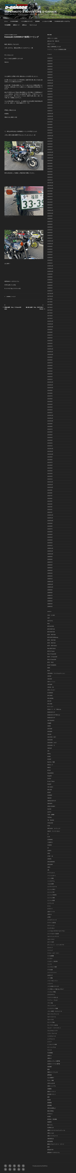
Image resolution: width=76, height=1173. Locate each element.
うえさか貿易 (50, 883)
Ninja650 (49, 775)
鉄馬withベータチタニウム (53, 1152)
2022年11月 (50, 155)
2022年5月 (49, 168)
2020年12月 (50, 210)
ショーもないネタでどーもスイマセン (56, 930)
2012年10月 (50, 454)
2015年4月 (49, 371)
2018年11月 (50, 268)
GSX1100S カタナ (52, 742)
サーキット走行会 (51, 922)
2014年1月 (49, 412)
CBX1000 (49, 678)
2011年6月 (49, 498)
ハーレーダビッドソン (52, 980)
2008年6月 (49, 598)
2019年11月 (50, 243)
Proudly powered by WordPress (40, 1165)
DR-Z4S (49, 701)
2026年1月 (49, 77)
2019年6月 (49, 249)
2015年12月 (50, 349)
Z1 (48, 834)
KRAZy (49, 753)
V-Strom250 (50, 822)
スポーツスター (51, 939)
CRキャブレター (51, 690)
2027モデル (50, 620)
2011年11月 (50, 484)
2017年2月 (49, 315)
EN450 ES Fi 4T (51, 717)
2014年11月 (50, 385)
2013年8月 (49, 426)
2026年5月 (49, 66)
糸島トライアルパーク (52, 1135)
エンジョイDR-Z (51, 889)
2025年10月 (50, 85)
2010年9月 (49, 523)
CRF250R (49, 684)
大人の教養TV (50, 1077)
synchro (49, 811)
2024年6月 (49, 127)
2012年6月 (49, 465)
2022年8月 (49, 163)
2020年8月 (49, 218)
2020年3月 (49, 232)
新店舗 (49, 1099)
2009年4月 (49, 570)
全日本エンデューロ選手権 (53, 1061)
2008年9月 (49, 589)
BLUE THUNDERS (51, 665)
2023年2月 (49, 146)
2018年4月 (49, 285)
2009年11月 (50, 551)
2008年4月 (49, 603)
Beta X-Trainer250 (51, 659)
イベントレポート (51, 875)
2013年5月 (49, 434)
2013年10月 (50, 421)
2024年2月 (49, 132)
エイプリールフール (52, 886)
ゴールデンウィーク (52, 919)
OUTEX (49, 778)
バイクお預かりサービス (27, 21)
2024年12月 (50, 113)
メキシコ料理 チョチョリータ (54, 1011)
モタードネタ (50, 1019)
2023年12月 (50, 135)
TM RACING (50, 820)
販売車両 (37, 21)
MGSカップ (50, 764)
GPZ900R (49, 731)
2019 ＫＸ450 (51, 615)
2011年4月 (49, 504)
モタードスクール (51, 1016)
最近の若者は (50, 1111)
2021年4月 (49, 202)
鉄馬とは (24, 25)
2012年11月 (50, 451)
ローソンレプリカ (51, 1047)
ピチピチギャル (51, 994)
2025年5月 (49, 99)
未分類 (49, 1116)
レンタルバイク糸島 (47, 21)
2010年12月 (50, 515)
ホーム (6, 21)
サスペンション (51, 925)
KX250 (49, 756)
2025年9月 (49, 88)
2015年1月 (49, 379)
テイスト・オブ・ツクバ (53, 953)
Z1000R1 (49, 845)
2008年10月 (50, 587)
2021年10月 (50, 188)
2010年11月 (50, 517)
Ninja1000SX (50, 773)
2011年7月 (49, 495)
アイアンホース (51, 872)
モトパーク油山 (51, 1022)
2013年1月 (49, 445)
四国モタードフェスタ (52, 1072)
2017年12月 (50, 293)
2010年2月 (49, 542)
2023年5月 (49, 138)
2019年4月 (49, 254)
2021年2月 (49, 204)
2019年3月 (49, 257)
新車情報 (49, 1105)
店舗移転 (49, 1088)
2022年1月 (49, 180)
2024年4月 (49, 130)
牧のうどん (50, 1124)
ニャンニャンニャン (52, 972)
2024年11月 (50, 116)
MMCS (49, 767)
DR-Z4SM (49, 703)
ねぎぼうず (50, 975)
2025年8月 (49, 91)
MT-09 (48, 770)
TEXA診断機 (7, 25)
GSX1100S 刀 (51, 745)
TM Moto (49, 817)
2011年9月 (49, 490)
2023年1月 (49, 149)
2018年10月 (50, 271)
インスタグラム (51, 881)
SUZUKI (49, 809)
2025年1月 (49, 110)
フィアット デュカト (52, 1000)
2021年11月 (50, 185)
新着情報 (49, 1102)
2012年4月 (49, 470)
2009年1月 (49, 578)
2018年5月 (49, 282)
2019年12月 (50, 241)
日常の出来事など (51, 1108)
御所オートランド (51, 1091)
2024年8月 (49, 124)
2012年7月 (49, 462)
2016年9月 (49, 329)
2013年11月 (50, 418)
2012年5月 (49, 468)
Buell (48, 670)
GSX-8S (49, 734)
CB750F (49, 676)
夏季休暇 (49, 1075)
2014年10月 (50, 387)
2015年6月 (49, 365)
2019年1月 (49, 263)
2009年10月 (50, 553)
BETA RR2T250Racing (52, 637)
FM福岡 (49, 723)
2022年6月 (49, 166)
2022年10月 (50, 157)
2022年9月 (49, 160)
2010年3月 (49, 540)
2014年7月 (49, 396)
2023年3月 (49, 144)
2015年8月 (49, 360)
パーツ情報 (50, 978)
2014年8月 (49, 393)
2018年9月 (49, 274)
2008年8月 (49, 592)
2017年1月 (49, 318)
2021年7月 (49, 196)
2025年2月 (49, 108)
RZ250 (49, 792)
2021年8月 (49, 193)
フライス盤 (50, 1003)
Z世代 (48, 867)
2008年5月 (49, 600)
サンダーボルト (51, 928)
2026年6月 (49, 63)
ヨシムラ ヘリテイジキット (54, 1027)
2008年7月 (49, 595)
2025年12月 (50, 80)
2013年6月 (49, 432)
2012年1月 (49, 479)
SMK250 (49, 798)
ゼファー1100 (50, 942)
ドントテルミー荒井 (52, 966)
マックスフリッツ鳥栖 (52, 1008)
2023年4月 (49, 141)
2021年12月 (50, 182)
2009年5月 (49, 567)
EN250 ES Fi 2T (51, 712)
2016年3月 (49, 340)
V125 (48, 825)
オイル (49, 906)
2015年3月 (49, 373)
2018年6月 (49, 279)
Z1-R (48, 836)
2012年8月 (49, 459)
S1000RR (49, 795)
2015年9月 (49, 357)
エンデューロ (50, 903)
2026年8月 (49, 58)
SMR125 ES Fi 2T (51, 800)
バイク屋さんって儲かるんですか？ (55, 989)
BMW (48, 667)
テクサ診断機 (50, 955)
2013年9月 (49, 423)
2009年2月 (49, 576)
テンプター (50, 958)
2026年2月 (49, 74)
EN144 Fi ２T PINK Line (54, 709)
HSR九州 (49, 748)
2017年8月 (49, 301)
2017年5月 (49, 307)
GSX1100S (50, 739)
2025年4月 (49, 102)
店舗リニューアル (51, 1086)
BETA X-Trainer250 (52, 656)
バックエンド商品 (51, 991)
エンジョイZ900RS (51, 894)
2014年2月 (49, 409)
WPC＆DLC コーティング (53, 828)
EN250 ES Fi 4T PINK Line (53, 714)
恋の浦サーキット (51, 1094)
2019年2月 (49, 260)
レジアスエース (51, 1039)
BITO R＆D (50, 662)
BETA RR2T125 (51, 629)
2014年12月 (50, 382)
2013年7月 (49, 429)
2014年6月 (49, 398)
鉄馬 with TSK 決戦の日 (53, 41)
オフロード (50, 908)
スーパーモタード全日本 (53, 933)
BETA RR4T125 (51, 642)
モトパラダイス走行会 (52, 1025)
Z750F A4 (50, 856)
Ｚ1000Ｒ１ (50, 842)
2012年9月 (49, 457)
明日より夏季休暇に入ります (54, 46)
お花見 (49, 917)
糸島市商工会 (50, 1138)
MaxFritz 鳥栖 (51, 762)
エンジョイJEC (51, 892)
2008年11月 (50, 584)
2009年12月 (50, 548)
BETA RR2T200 (51, 631)
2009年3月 (49, 573)
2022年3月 (49, 174)
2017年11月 (50, 296)
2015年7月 (49, 362)
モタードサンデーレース (53, 1014)
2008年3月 (49, 606)
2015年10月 (50, 354)
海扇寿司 (49, 1122)
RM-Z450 (49, 789)
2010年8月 (49, 526)
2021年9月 (49, 191)
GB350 (49, 726)
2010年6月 (49, 531)
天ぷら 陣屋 (50, 1080)
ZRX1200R (50, 864)
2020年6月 (49, 224)
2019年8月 (49, 246)
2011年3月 (49, 506)
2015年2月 (49, 376)
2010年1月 (49, 545)
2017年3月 (49, 313)
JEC (48, 750)
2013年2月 (49, 443)
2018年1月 (49, 290)
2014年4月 (49, 404)
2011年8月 (49, 493)
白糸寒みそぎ (50, 1127)
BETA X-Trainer (51, 651)
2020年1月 (49, 238)
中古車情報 (50, 1052)
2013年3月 (49, 440)
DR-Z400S (49, 695)
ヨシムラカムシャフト (52, 1030)
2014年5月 (49, 401)
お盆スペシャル (51, 43)
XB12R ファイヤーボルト (53, 831)
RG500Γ (49, 784)
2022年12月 (50, 152)
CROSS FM (50, 687)
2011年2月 (49, 509)
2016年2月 (49, 343)
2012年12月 (50, 448)
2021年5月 (49, 199)
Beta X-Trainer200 (51, 654)
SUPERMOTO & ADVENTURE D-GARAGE (30, 11)
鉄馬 (48, 1147)
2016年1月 (49, 346)
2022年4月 (49, 171)
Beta (48, 623)
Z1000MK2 (9, 296)
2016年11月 (50, 324)
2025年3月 (49, 105)
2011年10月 (50, 487)
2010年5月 (49, 534)
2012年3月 (49, 473)
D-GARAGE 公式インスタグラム (62, 21)
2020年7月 (49, 221)
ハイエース (50, 983)
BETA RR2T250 (51, 634)
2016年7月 (49, 335)
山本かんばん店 (51, 1083)
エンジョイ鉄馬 (51, 900)
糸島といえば (50, 1133)
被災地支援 (50, 1141)
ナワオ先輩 (50, 969)
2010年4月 (49, 537)
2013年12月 (50, 415)
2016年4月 (49, 337)
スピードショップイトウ (53, 936)
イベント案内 (50, 878)
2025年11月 (50, 83)
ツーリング (13, 296)
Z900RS (49, 858)
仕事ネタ (49, 1055)
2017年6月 (49, 304)
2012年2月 (49, 476)
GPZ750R (49, 728)
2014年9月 (49, 390)
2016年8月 (49, 332)
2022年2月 (49, 177)
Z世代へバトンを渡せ (52, 38)
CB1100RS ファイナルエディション (56, 673)
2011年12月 (50, 481)
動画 (48, 1069)
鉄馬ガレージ (16, 25)
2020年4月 (49, 229)
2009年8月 (49, 559)
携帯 (48, 1097)
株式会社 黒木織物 (52, 1119)
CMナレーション (51, 681)
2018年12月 (50, 265)
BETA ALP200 (50, 626)
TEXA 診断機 (50, 814)
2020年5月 (49, 227)
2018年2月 (49, 288)
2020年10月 (50, 213)
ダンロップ (50, 947)
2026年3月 (49, 72)
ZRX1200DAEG (51, 861)
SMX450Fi (49, 803)
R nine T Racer (51, 781)
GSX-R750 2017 (51, 737)
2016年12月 (50, 321)
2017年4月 (49, 310)
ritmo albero (50, 786)
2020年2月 (49, 235)
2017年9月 (49, 299)
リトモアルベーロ (51, 1036)
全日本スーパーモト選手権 (53, 1063)
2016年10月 (50, 326)
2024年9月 (49, 121)
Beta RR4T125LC (51, 648)
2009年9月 (49, 556)
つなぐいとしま (33, 25)
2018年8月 (49, 277)
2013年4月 (49, 437)
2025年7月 (49, 94)
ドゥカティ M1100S (52, 961)
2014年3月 (49, 407)
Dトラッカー (50, 706)
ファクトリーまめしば (52, 997)
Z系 (48, 870)
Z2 (48, 847)
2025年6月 (49, 96)
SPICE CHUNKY (51, 806)
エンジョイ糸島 (51, 897)
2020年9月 (49, 216)
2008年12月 (50, 581)
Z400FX (49, 850)
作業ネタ (49, 1058)
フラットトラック (51, 1005)
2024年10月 (50, 119)
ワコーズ (49, 1050)
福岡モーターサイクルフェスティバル (56, 1130)
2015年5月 (49, 368)
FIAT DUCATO (50, 720)
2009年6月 (49, 565)
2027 (48, 618)
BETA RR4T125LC (52, 645)
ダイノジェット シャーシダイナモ (55, 944)
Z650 (48, 853)
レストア (49, 1041)
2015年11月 (50, 351)
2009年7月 (49, 562)
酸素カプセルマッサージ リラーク (55, 1144)
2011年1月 (49, 512)
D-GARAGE (50, 692)
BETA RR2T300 (51, 640)
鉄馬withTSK (50, 1149)
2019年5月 (49, 252)
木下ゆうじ (50, 1113)
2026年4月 (49, 69)
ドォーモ (49, 964)
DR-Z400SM (50, 698)
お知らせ (49, 914)
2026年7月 (49, 60)
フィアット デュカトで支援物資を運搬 (56, 49)
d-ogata (15, 34)
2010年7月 (49, 529)
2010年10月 (50, 520)
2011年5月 (49, 501)
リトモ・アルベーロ (52, 1033)
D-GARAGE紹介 (14, 21)
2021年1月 (49, 207)
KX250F (49, 759)
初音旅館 (49, 1066)
